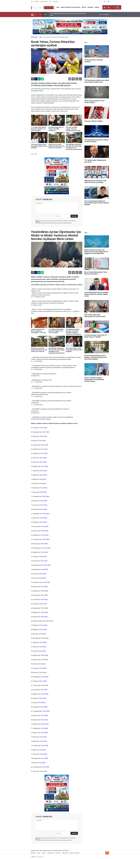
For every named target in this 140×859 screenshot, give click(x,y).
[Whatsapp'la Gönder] (42, 78)
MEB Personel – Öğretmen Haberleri (70, 853)
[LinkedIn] (39, 78)
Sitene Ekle (55, 1)
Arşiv (50, 1)
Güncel (96, 7)
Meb (58, 7)
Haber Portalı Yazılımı (38, 856)
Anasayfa (35, 37)
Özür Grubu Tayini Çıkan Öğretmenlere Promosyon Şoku (64, 14)
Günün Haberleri (43, 1)
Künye (38, 853)
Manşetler (36, 1)
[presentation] (36, 14)
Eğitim (84, 7)
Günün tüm (104, 14)
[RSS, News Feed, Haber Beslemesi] (107, 852)
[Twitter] (35, 78)
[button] (73, 78)
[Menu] (104, 7)
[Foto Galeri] (108, 1)
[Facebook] (32, 78)
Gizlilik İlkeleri (50, 853)
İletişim (44, 853)
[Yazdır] (69, 78)
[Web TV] (104, 1)
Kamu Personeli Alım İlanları (70, 7)
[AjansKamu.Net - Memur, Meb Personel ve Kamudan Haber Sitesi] (42, 7)
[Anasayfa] (32, 1)
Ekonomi (90, 7)
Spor (40, 37)
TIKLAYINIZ (43, 428)
